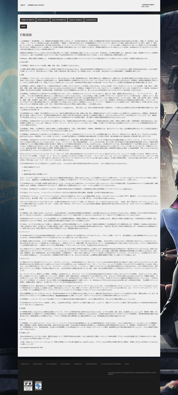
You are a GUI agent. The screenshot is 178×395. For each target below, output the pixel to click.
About (22, 5)
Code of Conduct (65, 364)
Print (23, 26)
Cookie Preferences (91, 364)
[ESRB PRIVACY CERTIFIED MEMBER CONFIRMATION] (38, 385)
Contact (127, 364)
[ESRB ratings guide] (28, 385)
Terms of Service (37, 364)
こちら (25, 338)
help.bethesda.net (67, 280)
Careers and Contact (36, 5)
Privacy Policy (25, 364)
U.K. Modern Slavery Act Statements (111, 364)
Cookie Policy (78, 364)
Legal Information (51, 364)
